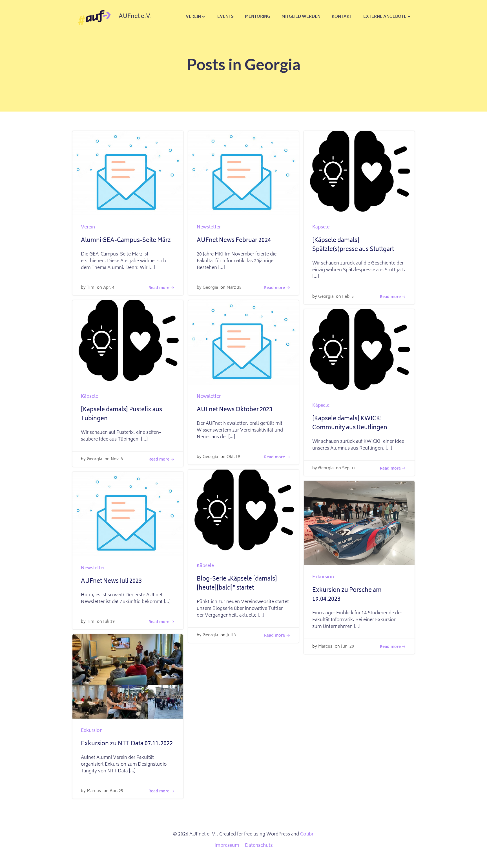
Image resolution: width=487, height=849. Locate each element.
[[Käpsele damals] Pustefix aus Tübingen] (127, 343)
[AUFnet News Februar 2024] (243, 173)
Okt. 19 (233, 457)
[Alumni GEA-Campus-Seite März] (127, 173)
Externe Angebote (384, 17)
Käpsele (320, 227)
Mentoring (257, 17)
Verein (193, 17)
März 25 (234, 287)
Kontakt (342, 17)
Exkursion (323, 577)
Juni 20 (347, 646)
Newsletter (209, 227)
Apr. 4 (108, 287)
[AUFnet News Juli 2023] (127, 514)
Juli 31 (232, 635)
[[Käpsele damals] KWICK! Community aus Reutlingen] (359, 352)
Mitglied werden (301, 17)
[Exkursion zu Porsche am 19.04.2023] (359, 523)
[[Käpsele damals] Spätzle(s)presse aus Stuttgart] (359, 173)
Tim (90, 287)
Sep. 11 (349, 468)
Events (225, 17)
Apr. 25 (116, 791)
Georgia (210, 287)
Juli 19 (109, 621)
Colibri (307, 834)
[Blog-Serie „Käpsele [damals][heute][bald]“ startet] (243, 512)
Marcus (325, 646)
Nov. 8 (117, 459)
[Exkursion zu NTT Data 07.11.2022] (127, 677)
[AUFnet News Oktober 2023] (243, 343)
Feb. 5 (348, 296)
